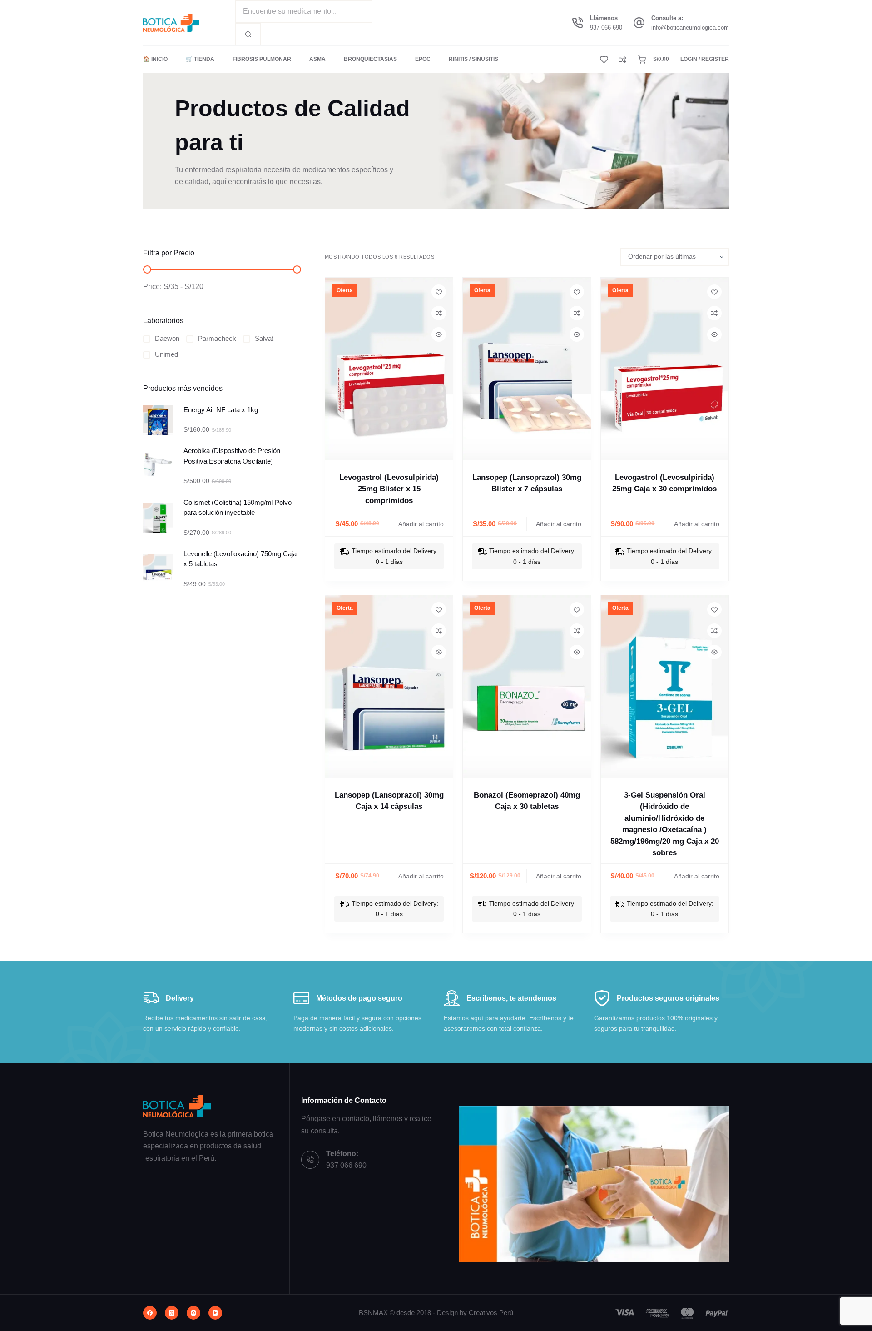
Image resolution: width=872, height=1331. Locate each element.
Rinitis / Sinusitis (473, 59)
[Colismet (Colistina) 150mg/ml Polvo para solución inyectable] (158, 518)
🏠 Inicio (155, 59)
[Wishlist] (604, 59)
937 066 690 (606, 27)
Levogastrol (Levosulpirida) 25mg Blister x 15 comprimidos (389, 489)
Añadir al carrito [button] (421, 524)
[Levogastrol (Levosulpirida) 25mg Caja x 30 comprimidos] (664, 369)
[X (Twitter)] (171, 1313)
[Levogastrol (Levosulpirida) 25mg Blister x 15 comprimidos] (389, 369)
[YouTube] (215, 1313)
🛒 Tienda (200, 59)
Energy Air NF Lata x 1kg (220, 410)
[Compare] (622, 59)
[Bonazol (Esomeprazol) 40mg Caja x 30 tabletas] (526, 686)
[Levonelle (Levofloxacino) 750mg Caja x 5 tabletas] (158, 569)
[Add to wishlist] (438, 291)
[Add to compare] (438, 313)
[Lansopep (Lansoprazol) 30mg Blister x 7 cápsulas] (526, 369)
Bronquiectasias (370, 59)
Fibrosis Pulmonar (262, 59)
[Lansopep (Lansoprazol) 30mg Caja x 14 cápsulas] (389, 686)
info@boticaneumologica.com (690, 27)
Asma (317, 59)
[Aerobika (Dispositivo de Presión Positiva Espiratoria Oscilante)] (158, 466)
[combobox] (303, 11)
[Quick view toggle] (438, 334)
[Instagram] (193, 1313)
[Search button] (248, 34)
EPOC (423, 59)
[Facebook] (150, 1313)
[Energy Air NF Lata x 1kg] (158, 420)
